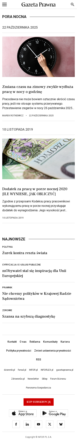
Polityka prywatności (18, 350)
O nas (23, 341)
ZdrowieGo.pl (18, 379)
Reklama (35, 341)
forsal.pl (22, 370)
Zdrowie (7, 310)
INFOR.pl (33, 370)
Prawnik (7, 287)
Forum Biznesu (58, 379)
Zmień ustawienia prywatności (52, 350)
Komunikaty (50, 341)
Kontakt (12, 341)
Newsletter (33, 379)
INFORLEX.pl (47, 370)
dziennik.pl (9, 370)
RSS (38, 359)
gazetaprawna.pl (64, 370)
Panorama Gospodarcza (38, 387)
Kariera (65, 341)
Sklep (44, 379)
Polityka (7, 247)
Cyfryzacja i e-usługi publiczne (21, 264)
